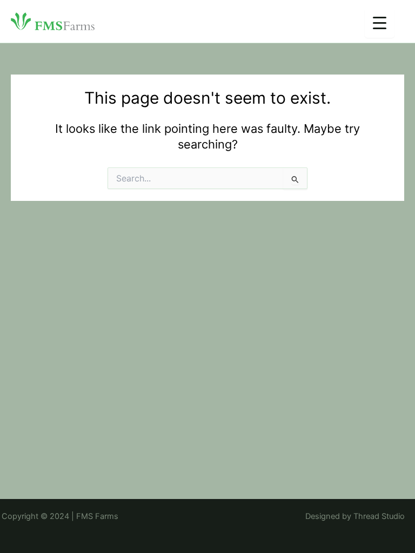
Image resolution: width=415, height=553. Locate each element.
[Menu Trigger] (379, 23)
